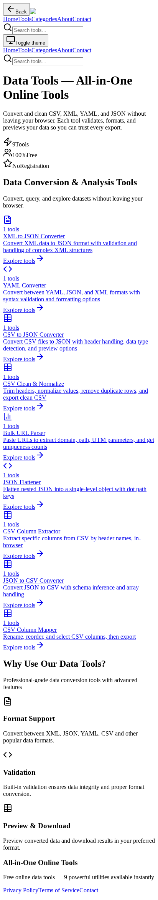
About (64, 19)
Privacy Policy (20, 890)
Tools (24, 19)
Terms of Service (58, 890)
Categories (44, 19)
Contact (81, 19)
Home (10, 19)
